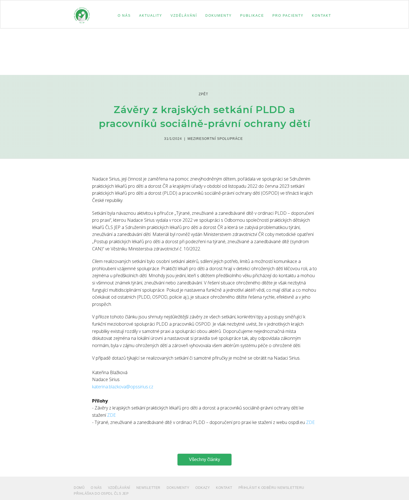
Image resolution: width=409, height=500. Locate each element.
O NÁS (96, 488)
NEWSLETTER (148, 488)
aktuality (150, 16)
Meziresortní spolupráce (215, 139)
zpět (203, 94)
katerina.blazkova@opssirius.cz (122, 387)
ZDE (111, 415)
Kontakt (224, 488)
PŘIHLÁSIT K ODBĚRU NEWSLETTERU (271, 488)
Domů (79, 488)
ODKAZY (202, 488)
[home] (82, 12)
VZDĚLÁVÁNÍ (119, 488)
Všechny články (204, 459)
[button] (124, 15)
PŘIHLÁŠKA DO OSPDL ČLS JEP (101, 494)
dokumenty (178, 488)
